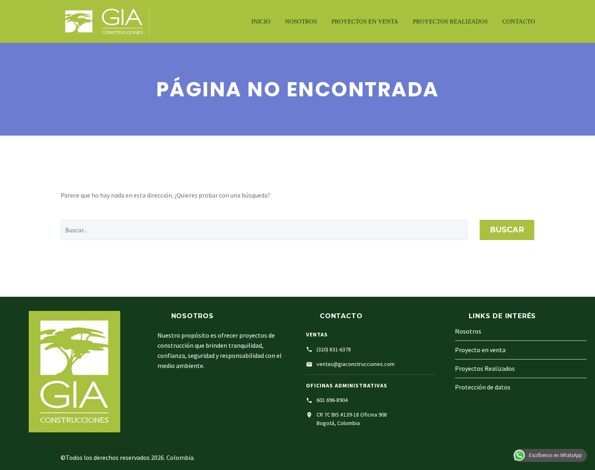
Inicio (260, 21)
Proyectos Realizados (485, 368)
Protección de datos (482, 387)
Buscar (507, 229)
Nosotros (301, 21)
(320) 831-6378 (334, 349)
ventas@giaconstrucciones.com (356, 364)
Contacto (518, 21)
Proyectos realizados (450, 21)
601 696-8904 (332, 400)
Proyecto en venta (480, 350)
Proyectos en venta (365, 21)
